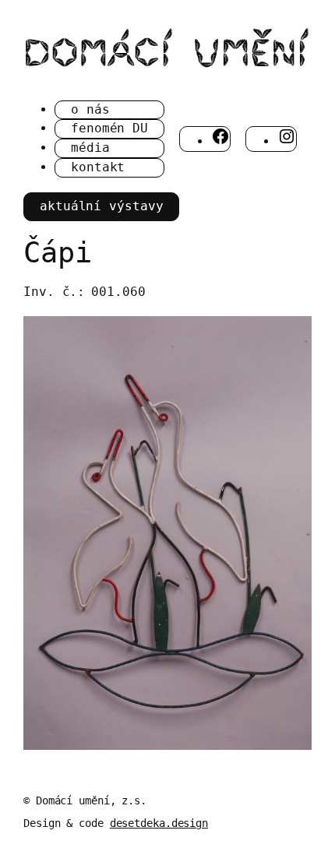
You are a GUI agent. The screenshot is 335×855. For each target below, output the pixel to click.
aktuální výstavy (101, 206)
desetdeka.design (159, 823)
